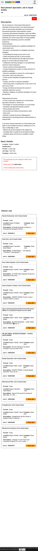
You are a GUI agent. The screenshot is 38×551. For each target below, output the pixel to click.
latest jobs (17, 164)
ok (20, 549)
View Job (31, 233)
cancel (23, 549)
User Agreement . (15, 549)
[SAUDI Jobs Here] (12, 3)
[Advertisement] (19, 189)
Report (34, 18)
